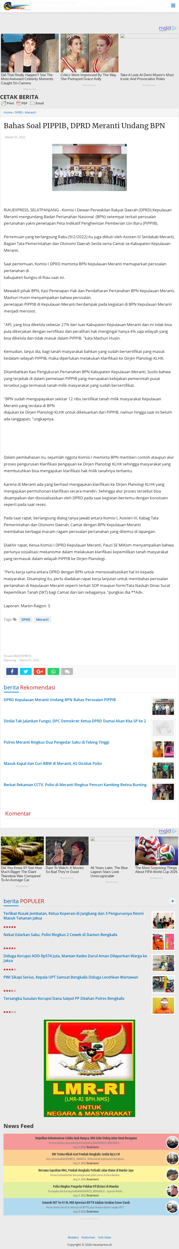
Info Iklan (104, 1237)
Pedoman (88, 1237)
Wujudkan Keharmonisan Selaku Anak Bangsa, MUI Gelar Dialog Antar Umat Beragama (86, 1138)
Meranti (42, 619)
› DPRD (18, 112)
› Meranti (29, 112)
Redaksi (73, 1237)
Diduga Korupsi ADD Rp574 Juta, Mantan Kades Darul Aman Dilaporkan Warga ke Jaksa (75, 958)
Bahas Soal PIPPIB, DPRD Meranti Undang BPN (84, 125)
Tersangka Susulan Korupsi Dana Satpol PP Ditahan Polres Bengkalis (63, 998)
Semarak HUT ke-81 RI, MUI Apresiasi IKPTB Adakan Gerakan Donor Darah (86, 1202)
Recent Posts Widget (89, 1218)
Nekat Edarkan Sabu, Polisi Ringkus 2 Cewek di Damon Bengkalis (60, 934)
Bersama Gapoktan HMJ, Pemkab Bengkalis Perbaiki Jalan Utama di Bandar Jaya (86, 1170)
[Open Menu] (173, 5)
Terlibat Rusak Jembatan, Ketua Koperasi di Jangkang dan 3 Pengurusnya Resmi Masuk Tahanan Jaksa (73, 916)
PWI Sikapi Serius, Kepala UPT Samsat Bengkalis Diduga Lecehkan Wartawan (70, 977)
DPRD (25, 619)
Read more (93, 1147)
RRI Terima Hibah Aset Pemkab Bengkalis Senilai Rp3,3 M (86, 1154)
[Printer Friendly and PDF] (22, 105)
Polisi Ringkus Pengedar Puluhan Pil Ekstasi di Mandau (86, 1186)
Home (8, 112)
